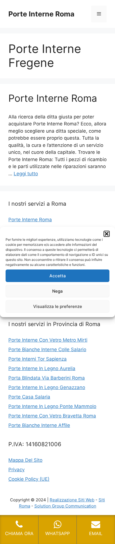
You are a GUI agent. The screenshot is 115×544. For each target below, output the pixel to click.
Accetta (57, 275)
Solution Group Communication (65, 506)
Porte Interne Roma (41, 14)
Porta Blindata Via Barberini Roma (46, 378)
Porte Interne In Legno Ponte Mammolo (52, 406)
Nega (57, 291)
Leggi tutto (26, 173)
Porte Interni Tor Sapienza (37, 359)
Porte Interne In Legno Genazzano (46, 387)
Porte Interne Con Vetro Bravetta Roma (52, 416)
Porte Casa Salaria (29, 397)
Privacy (16, 469)
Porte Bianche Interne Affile (39, 425)
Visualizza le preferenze (57, 306)
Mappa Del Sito (25, 460)
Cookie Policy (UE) (28, 479)
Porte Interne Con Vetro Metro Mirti (47, 340)
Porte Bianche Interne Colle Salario (47, 349)
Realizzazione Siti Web (72, 499)
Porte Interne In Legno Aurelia (41, 368)
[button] (106, 234)
